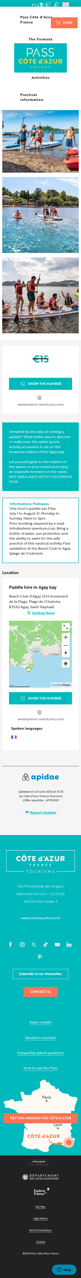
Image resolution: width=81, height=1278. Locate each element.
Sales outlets (40, 1022)
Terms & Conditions (40, 1230)
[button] (56, 4)
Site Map (40, 1207)
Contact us (40, 991)
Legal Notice (40, 1218)
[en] (66, 4)
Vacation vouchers (40, 1037)
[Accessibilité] (41, 4)
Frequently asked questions (40, 1052)
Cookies (40, 1242)
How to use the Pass (40, 1068)
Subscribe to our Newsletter (40, 973)
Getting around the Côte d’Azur (40, 1118)
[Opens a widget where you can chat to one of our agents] (64, 1270)
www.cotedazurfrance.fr (40, 918)
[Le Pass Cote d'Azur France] (40, 58)
